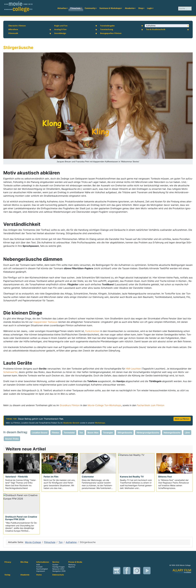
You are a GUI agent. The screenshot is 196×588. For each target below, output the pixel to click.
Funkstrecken (92, 331)
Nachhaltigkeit (42, 569)
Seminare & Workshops (110, 8)
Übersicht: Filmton (17, 25)
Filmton (55, 432)
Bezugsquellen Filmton (111, 33)
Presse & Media (75, 562)
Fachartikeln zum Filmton (150, 405)
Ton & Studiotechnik (155, 29)
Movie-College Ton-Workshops (104, 405)
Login (149, 8)
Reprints (71, 567)
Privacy (7, 562)
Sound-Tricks (12, 438)
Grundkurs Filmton (70, 405)
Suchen (55, 565)
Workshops (100, 423)
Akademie (129, 8)
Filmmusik (13, 33)
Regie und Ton (61, 25)
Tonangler (108, 432)
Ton (81, 432)
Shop (140, 8)
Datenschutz (58, 575)
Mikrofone (13, 29)
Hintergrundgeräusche (148, 432)
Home (39, 575)
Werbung (71, 565)
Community (90, 8)
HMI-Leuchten (133, 368)
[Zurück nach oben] (192, 584)
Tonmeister (69, 432)
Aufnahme (150, 25)
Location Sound (39, 432)
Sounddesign (60, 33)
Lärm (187, 432)
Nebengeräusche (172, 432)
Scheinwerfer (10, 372)
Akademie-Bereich (71, 423)
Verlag (7, 575)
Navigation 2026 (58, 571)
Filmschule (75, 8)
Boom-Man (93, 432)
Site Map (24, 562)
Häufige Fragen (58, 567)
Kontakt (39, 567)
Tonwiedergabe (107, 25)
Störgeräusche (125, 432)
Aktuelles (61, 8)
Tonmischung (106, 29)
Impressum (40, 571)
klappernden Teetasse (45, 321)
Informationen (42, 562)
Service (55, 562)
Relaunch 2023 (58, 569)
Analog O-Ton (60, 29)
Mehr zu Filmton (182, 419)
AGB (38, 565)
